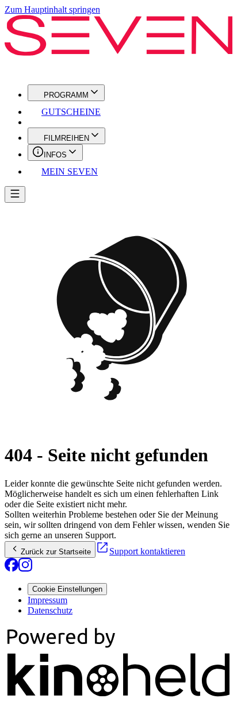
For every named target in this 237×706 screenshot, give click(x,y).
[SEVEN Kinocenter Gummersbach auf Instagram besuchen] (25, 568)
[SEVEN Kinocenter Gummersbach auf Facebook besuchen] (11, 568)
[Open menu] (15, 194)
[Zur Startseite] (118, 45)
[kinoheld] (118, 696)
